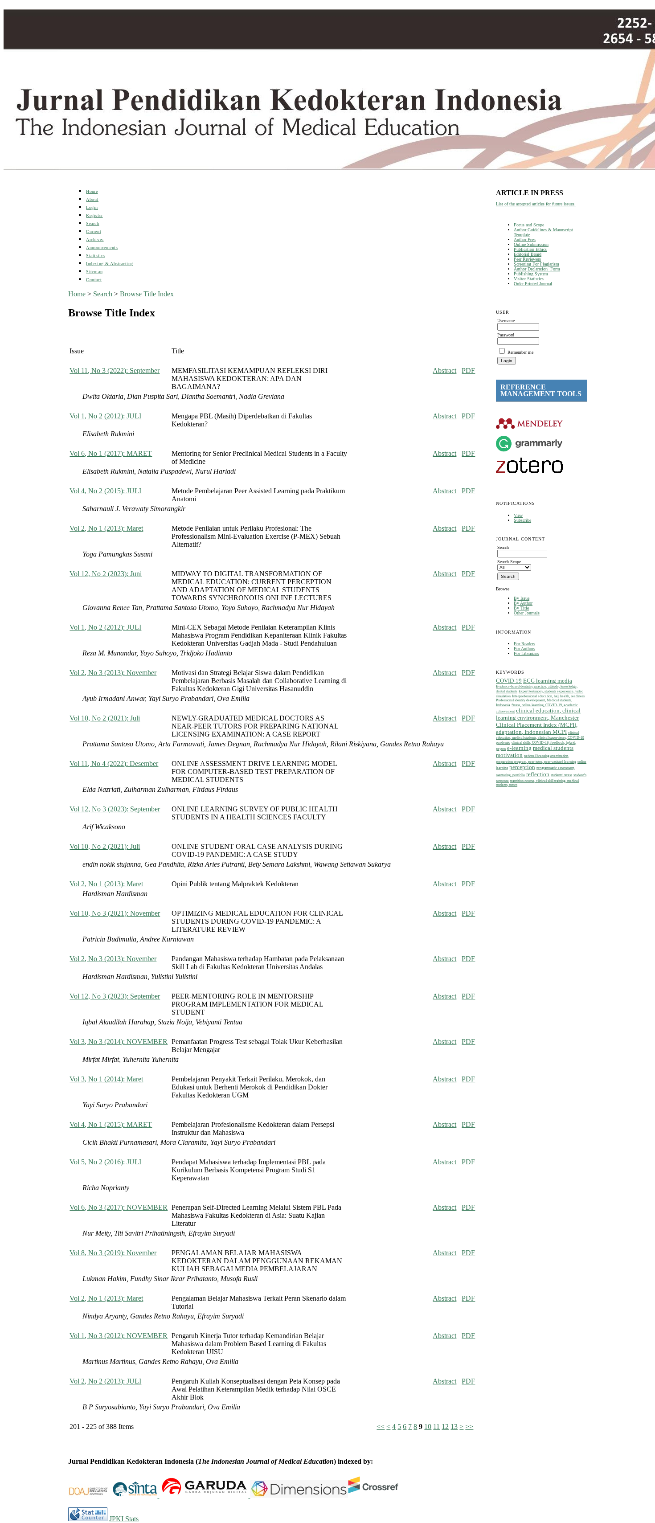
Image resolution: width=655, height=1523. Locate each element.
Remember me (520, 352)
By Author (523, 603)
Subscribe (522, 520)
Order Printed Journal (533, 283)
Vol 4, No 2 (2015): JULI (105, 491)
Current (93, 231)
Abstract (444, 370)
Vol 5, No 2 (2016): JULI (105, 1162)
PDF (468, 370)
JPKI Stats (124, 1519)
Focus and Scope (529, 224)
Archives (94, 239)
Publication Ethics (530, 249)
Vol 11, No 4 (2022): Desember (114, 763)
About (92, 199)
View (518, 515)
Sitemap (94, 271)
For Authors (524, 648)
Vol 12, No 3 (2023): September (115, 809)
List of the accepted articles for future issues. (536, 203)
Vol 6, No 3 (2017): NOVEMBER (119, 1207)
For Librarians (526, 653)
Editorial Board (527, 254)
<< (381, 1426)
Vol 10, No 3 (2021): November (115, 913)
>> (469, 1426)
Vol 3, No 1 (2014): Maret (106, 1079)
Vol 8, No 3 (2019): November (113, 1253)
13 (454, 1426)
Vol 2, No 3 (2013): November (113, 672)
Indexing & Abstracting (109, 263)
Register (94, 215)
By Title (521, 608)
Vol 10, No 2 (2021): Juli (105, 718)
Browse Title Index (147, 294)
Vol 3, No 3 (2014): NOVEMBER (119, 1041)
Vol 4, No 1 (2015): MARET (111, 1124)
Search (92, 223)
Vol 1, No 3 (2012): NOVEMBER (119, 1335)
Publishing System (531, 273)
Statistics (95, 255)
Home (92, 191)
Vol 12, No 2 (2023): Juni (106, 573)
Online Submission (531, 244)
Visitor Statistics (529, 278)
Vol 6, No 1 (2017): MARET (111, 453)
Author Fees (525, 239)
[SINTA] (158, 1495)
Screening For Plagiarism (536, 264)
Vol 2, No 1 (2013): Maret (106, 528)
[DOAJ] (90, 1495)
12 (445, 1426)
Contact (94, 279)
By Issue (521, 598)
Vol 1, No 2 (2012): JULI (105, 416)
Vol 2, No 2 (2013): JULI (105, 1381)
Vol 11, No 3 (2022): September (115, 370)
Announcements (102, 247)
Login (92, 207)
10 (427, 1426)
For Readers (524, 643)
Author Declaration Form (537, 268)
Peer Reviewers (527, 259)
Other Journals (527, 612)
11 (436, 1426)
